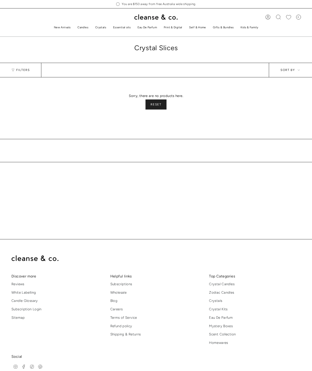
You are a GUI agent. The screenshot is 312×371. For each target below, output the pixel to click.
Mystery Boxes (221, 326)
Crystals (215, 301)
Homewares (218, 343)
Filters (23, 70)
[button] (83, 27)
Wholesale (118, 292)
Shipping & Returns (125, 334)
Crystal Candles (222, 284)
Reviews (17, 284)
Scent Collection (222, 334)
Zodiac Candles (221, 292)
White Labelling (23, 292)
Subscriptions (121, 284)
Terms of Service (123, 318)
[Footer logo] (38, 258)
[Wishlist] (288, 17)
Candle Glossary (24, 301)
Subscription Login (26, 309)
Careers (116, 309)
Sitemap (18, 318)
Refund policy (121, 326)
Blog (114, 301)
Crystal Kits (218, 309)
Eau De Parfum (221, 318)
